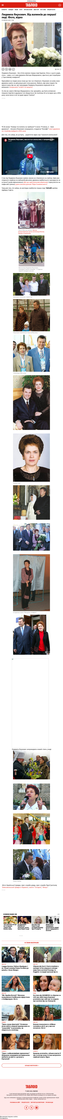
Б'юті (20, 9)
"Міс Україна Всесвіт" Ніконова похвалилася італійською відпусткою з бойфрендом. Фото (16, 997)
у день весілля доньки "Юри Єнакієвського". (31, 184)
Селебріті (4, 9)
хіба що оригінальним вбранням (35, 182)
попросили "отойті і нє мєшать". (21, 87)
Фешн (16, 9)
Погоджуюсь (4, 1118)
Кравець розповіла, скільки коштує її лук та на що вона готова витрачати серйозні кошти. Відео (47, 1055)
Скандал (10, 9)
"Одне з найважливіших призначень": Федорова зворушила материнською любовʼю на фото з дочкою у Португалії (16, 1056)
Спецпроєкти (51, 9)
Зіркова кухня (28, 9)
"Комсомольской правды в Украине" (15, 887)
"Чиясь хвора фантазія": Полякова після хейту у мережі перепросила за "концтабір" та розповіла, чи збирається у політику (16, 1027)
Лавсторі (36, 9)
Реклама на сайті (15, 1102)
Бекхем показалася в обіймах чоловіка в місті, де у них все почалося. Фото (44, 1026)
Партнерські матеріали (37, 1102)
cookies (15, 1116)
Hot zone (43, 9)
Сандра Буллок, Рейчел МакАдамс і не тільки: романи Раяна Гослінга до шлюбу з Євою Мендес (15, 968)
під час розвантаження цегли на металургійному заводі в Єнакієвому (31, 231)
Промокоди (49, 1102)
